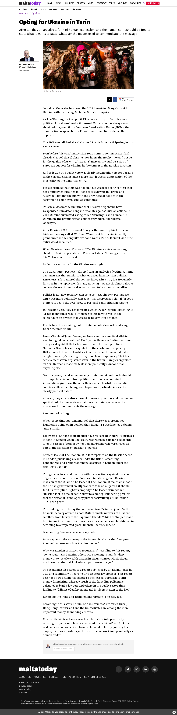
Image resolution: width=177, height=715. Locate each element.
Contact (54, 676)
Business (69, 3)
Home (49, 3)
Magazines (135, 3)
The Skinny (76, 9)
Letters (43, 9)
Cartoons (53, 9)
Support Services (95, 676)
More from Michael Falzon (64, 649)
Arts (90, 3)
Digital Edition (72, 676)
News (58, 3)
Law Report (64, 9)
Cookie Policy (25, 689)
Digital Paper (152, 3)
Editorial (33, 9)
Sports (81, 3)
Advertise (40, 676)
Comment (101, 3)
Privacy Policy (25, 686)
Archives (122, 3)
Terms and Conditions (29, 682)
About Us (25, 676)
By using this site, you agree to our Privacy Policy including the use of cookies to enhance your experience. (88, 712)
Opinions (23, 9)
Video (112, 3)
